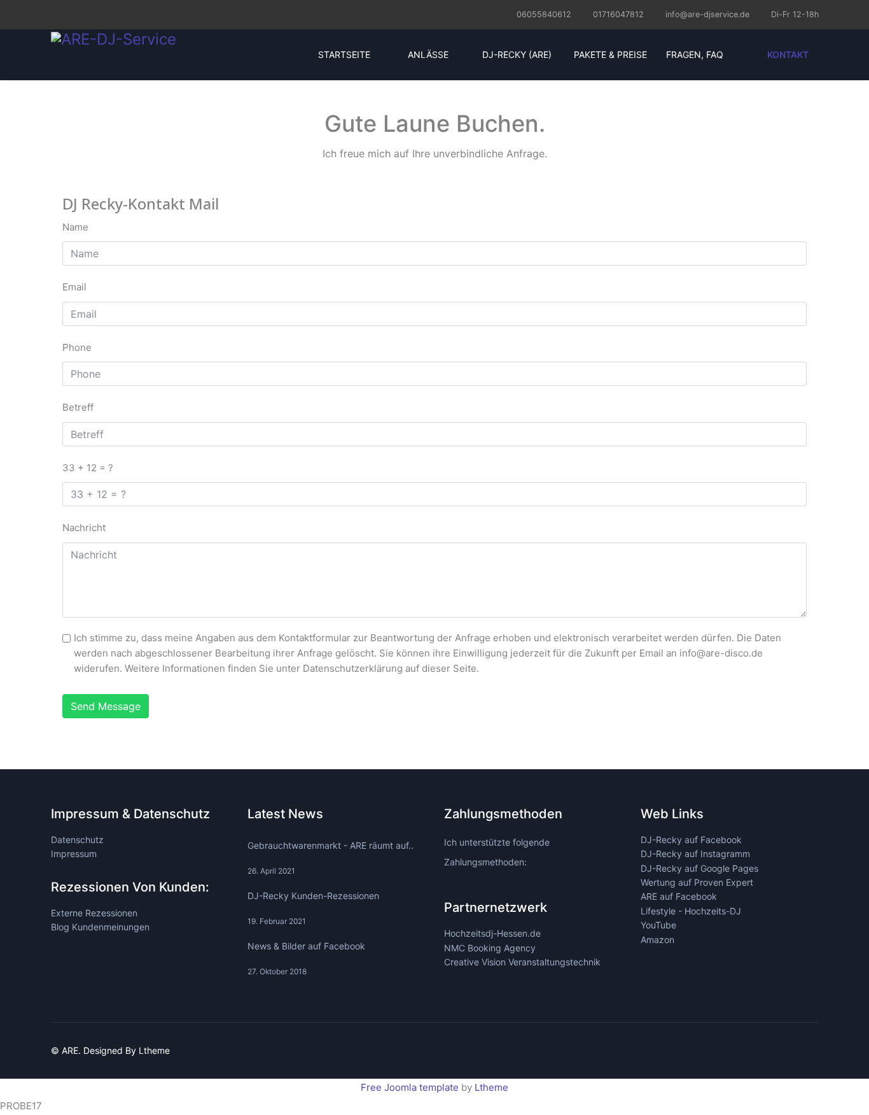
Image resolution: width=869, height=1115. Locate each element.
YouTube (658, 925)
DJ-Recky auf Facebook (691, 839)
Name (75, 227)
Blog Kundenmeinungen (100, 926)
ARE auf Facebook (679, 896)
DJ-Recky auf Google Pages (699, 868)
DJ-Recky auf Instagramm (695, 853)
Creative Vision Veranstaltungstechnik (522, 961)
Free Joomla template (410, 1087)
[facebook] (55, 13)
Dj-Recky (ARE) (517, 54)
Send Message (106, 706)
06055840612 (544, 14)
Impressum (74, 853)
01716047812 (618, 14)
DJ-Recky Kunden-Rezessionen (313, 908)
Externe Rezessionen (94, 912)
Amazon (657, 939)
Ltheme (491, 1087)
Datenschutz (77, 839)
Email (74, 287)
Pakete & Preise (609, 54)
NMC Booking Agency (490, 947)
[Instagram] (71, 13)
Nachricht (84, 528)
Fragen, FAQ (694, 54)
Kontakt (787, 54)
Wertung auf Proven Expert (697, 882)
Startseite (343, 54)
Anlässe (428, 54)
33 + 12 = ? (87, 468)
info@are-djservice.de (707, 14)
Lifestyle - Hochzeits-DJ (691, 910)
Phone (77, 347)
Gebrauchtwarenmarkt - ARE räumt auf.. (330, 858)
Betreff (78, 407)
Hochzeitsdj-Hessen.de (492, 933)
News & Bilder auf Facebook (306, 958)
